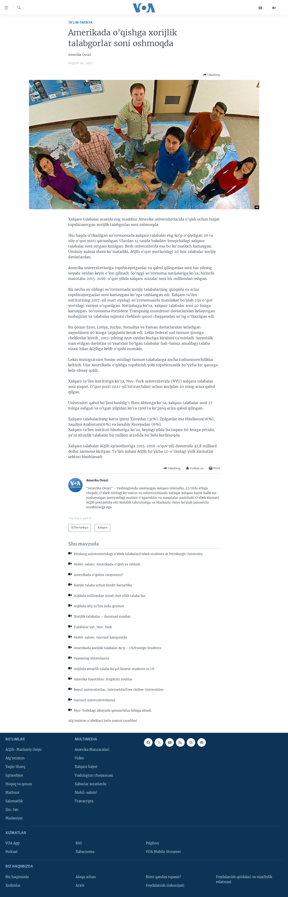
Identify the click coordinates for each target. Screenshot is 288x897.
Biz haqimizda (17, 877)
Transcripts (84, 801)
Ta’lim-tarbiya (80, 23)
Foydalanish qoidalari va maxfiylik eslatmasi (244, 879)
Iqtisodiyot (14, 775)
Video (79, 758)
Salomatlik (14, 801)
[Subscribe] (201, 742)
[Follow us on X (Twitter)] (159, 742)
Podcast (11, 852)
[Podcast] (191, 742)
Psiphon (152, 843)
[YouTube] (260, 7)
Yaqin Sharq (15, 767)
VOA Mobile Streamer (163, 852)
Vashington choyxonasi (94, 775)
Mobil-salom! (86, 793)
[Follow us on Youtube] (169, 742)
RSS (79, 843)
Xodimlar (12, 886)
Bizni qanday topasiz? (163, 877)
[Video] (274, 7)
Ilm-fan (11, 810)
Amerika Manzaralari (92, 750)
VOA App (12, 843)
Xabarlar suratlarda (90, 784)
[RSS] (180, 742)
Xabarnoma (85, 852)
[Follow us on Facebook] (148, 742)
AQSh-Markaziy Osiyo (23, 750)
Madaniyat (14, 818)
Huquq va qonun (18, 784)
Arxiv (80, 886)
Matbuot (12, 793)
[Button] (211, 74)
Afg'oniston (15, 758)
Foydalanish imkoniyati (165, 886)
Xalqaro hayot (86, 767)
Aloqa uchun (86, 877)
